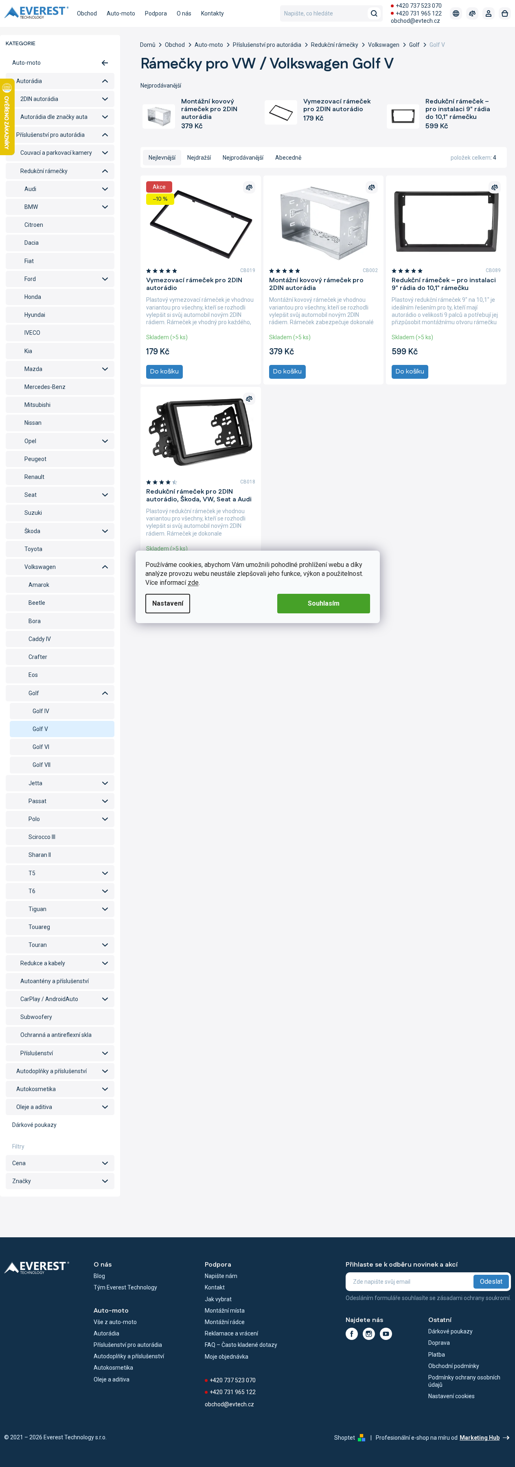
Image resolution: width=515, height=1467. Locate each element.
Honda (32, 297)
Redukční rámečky (44, 171)
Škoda (32, 531)
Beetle (36, 603)
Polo (34, 819)
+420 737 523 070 (419, 5)
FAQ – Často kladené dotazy (241, 1345)
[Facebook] (352, 1334)
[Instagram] (369, 1334)
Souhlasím (324, 603)
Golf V (40, 729)
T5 (31, 873)
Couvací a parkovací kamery (56, 152)
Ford (30, 279)
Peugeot (35, 459)
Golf (33, 693)
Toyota (33, 549)
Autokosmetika (36, 1089)
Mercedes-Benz (45, 387)
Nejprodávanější (243, 157)
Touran (37, 945)
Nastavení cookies (451, 1396)
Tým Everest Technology (125, 1287)
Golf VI (41, 747)
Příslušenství (36, 1053)
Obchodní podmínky (453, 1366)
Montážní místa (225, 1310)
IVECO (32, 332)
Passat (37, 801)
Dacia (31, 242)
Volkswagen (40, 567)
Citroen (33, 225)
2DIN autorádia (39, 99)
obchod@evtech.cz (415, 21)
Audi (30, 189)
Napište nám (221, 1276)
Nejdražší (199, 157)
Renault (34, 477)
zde (193, 582)
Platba (436, 1354)
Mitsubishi (37, 405)
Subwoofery (36, 1017)
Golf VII (41, 765)
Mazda (33, 369)
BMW (31, 207)
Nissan (33, 422)
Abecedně (288, 157)
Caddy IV (39, 639)
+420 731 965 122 (419, 13)
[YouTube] (386, 1334)
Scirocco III (41, 837)
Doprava (439, 1343)
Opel (30, 441)
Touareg (39, 927)
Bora (34, 621)
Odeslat (491, 1281)
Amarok (38, 585)
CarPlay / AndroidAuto (49, 999)
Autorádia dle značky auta (54, 117)
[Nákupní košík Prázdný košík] (505, 13)
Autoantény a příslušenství (54, 981)
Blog (99, 1276)
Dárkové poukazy (34, 1125)
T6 (31, 891)
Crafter (37, 657)
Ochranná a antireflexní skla (56, 1035)
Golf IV (41, 711)
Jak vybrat (218, 1299)
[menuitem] (87, 13)
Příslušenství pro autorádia (50, 135)
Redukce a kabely (42, 963)
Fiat (29, 261)
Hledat (374, 13)
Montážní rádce (225, 1322)
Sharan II (39, 855)
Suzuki (33, 512)
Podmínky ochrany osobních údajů (464, 1381)
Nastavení (167, 603)
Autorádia (29, 81)
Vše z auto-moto (115, 1322)
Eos (33, 675)
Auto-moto (26, 62)
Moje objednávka (226, 1356)
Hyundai (34, 315)
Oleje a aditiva (34, 1107)
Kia (28, 351)
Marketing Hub (480, 1437)
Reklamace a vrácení (231, 1333)
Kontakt (215, 1287)
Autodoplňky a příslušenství (51, 1071)
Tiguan (37, 909)
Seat (30, 495)
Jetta (35, 783)
